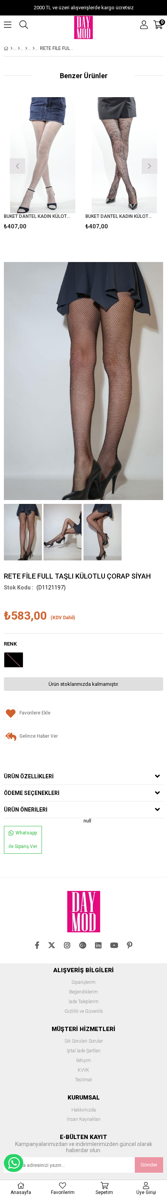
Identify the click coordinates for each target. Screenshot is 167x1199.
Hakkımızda (83, 1110)
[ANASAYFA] (11, 48)
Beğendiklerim (83, 992)
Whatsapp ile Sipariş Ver (23, 839)
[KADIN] (19, 48)
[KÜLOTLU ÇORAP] (26, 48)
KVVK (83, 1070)
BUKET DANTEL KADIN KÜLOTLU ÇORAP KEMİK (38, 216)
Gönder (149, 1165)
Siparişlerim (83, 982)
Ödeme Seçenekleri (31, 793)
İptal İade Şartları (84, 1050)
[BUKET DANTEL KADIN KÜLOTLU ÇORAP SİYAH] (124, 155)
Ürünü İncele (59, 165)
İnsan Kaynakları (84, 1119)
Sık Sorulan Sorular (83, 1041)
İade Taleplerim (84, 1001)
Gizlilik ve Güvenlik (83, 1011)
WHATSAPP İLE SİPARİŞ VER (13, 1163)
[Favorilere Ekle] (43, 165)
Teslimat (83, 1080)
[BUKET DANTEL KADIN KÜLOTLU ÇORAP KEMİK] (43, 155)
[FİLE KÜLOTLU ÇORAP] (34, 48)
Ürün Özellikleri (29, 776)
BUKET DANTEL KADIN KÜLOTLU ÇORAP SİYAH (119, 216)
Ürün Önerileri (25, 810)
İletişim (83, 1060)
